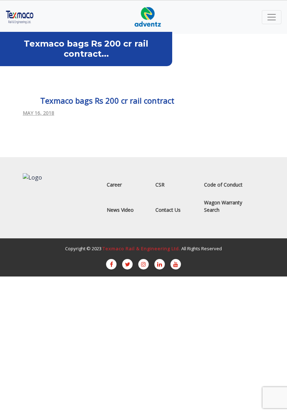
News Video (120, 209)
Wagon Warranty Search (223, 206)
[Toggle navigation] (271, 17)
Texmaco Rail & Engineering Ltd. (141, 248)
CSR (159, 184)
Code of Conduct (223, 184)
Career (114, 184)
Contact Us (168, 209)
